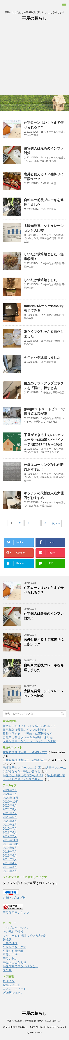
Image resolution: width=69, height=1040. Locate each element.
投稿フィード (11, 985)
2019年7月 (10, 828)
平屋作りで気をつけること (20, 966)
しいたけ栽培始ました (40, 280)
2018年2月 (10, 870)
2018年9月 (10, 847)
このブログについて (16, 927)
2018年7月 (10, 851)
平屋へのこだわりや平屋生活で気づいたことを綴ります (34, 1020)
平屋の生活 (50, 183)
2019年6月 (10, 832)
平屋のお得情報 (48, 160)
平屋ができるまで (49, 452)
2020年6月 (10, 817)
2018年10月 (11, 844)
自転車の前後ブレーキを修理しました (28, 737)
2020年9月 (10, 805)
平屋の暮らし (34, 18)
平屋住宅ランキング (16, 912)
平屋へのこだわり (14, 962)
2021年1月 (10, 794)
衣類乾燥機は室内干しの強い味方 (25, 752)
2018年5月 (10, 859)
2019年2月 (10, 836)
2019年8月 (10, 824)
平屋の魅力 (10, 958)
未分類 (7, 970)
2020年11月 (10, 797)
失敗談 (47, 392)
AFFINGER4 (35, 1032)
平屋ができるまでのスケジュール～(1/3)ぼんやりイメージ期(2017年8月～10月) (44, 439)
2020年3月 (10, 820)
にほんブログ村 (14, 898)
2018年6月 (10, 855)
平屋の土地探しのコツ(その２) (23, 775)
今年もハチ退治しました (42, 357)
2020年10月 (11, 801)
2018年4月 (10, 863)
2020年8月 (10, 809)
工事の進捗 (10, 943)
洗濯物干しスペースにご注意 (22, 767)
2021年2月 (10, 790)
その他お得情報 (52, 263)
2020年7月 (10, 813)
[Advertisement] (34, 59)
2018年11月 (10, 840)
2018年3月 (10, 867)
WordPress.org (12, 992)
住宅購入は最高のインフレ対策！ (25, 729)
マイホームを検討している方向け (25, 935)
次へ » (56, 523)
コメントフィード (14, 988)
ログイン (9, 981)
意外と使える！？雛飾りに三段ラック (28, 733)
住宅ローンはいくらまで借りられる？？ (29, 725)
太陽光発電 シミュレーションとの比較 (29, 741)
